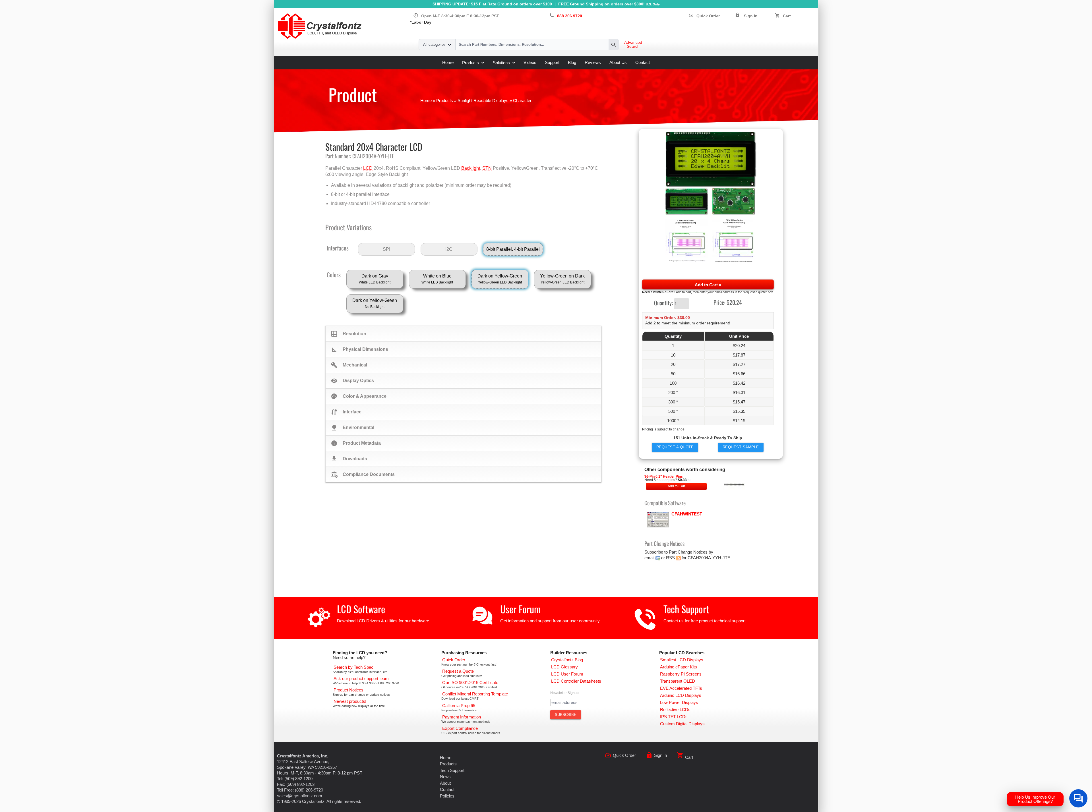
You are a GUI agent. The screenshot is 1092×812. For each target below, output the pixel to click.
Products (470, 62)
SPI (386, 249)
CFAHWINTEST (686, 513)
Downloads (349, 458)
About (445, 783)
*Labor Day (420, 22)
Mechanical (349, 365)
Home (448, 62)
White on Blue (437, 279)
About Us (618, 62)
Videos (530, 62)
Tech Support (686, 609)
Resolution (348, 333)
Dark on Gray (374, 279)
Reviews (593, 62)
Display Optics (352, 380)
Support (552, 62)
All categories (434, 44)
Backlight (470, 168)
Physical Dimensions (359, 349)
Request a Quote (675, 447)
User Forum (520, 609)
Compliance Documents (363, 474)
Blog (572, 62)
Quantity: (663, 302)
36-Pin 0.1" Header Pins (663, 476)
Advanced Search (633, 45)
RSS (670, 557)
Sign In (751, 16)
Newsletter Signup (564, 693)
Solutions (501, 62)
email (649, 557)
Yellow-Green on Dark (562, 279)
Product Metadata (356, 443)
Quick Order (704, 16)
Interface (346, 412)
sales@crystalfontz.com (299, 795)
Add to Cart (676, 486)
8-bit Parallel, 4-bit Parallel (513, 249)
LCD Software (361, 609)
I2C (448, 249)
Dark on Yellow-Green (499, 279)
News (445, 776)
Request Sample (741, 447)
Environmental (352, 427)
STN (487, 168)
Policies (447, 796)
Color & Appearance (358, 396)
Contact (642, 62)
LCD (368, 168)
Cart (787, 16)
